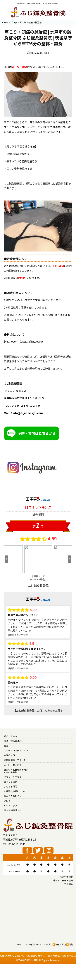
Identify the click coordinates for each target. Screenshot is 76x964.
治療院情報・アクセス (15, 760)
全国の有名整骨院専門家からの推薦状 (16, 771)
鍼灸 (6, 745)
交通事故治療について (15, 791)
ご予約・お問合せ (13, 764)
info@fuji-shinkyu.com (28, 413)
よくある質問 (10, 786)
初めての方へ (10, 736)
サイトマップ (10, 805)
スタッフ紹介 (10, 781)
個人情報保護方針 (13, 810)
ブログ (7, 800)
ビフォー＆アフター (14, 777)
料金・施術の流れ (13, 740)
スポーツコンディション (16, 750)
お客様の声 (9, 755)
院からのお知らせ (13, 795)
